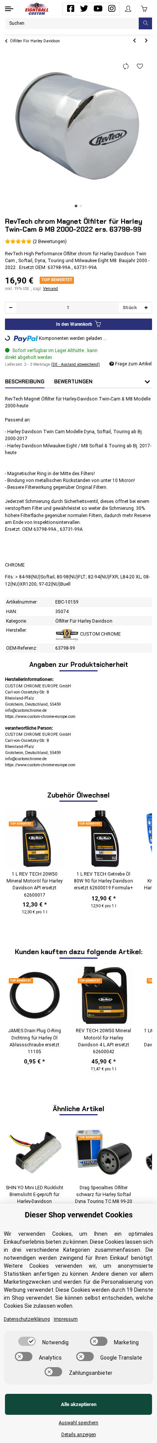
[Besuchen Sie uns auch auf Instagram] (112, 9)
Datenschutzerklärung (27, 1319)
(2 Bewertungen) (50, 241)
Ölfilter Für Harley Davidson (83, 621)
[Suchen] (145, 23)
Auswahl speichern (78, 1422)
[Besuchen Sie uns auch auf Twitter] (84, 9)
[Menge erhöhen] (146, 307)
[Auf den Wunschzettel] (140, 66)
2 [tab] (81, 206)
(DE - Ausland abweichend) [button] (75, 364)
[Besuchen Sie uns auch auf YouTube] (98, 9)
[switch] (27, 1341)
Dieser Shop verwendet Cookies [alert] (79, 1214)
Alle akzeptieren (78, 1404)
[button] (128, 9)
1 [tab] (76, 206)
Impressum (66, 1319)
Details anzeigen (78, 1434)
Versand (50, 288)
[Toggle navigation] (9, 9)
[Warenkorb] (144, 9)
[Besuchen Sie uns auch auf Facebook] (70, 9)
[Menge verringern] (11, 307)
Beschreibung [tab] (24, 381)
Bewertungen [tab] (73, 381)
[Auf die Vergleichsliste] (126, 66)
